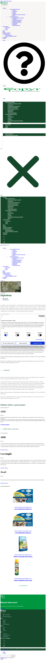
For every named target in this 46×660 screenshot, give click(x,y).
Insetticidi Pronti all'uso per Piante (18, 14)
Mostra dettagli (39, 339)
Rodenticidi (14, 24)
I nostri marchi (5, 26)
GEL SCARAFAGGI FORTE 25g (23, 509)
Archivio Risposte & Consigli (10, 36)
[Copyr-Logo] (4, 5)
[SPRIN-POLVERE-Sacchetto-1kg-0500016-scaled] (23, 552)
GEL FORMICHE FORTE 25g (23, 532)
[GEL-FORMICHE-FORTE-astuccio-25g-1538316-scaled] (23, 528)
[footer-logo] (3, 612)
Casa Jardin (7, 27)
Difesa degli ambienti (14, 16)
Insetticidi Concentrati (16, 21)
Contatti (4, 38)
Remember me (11, 657)
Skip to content (3, 0)
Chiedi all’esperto (8, 35)
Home (1, 280)
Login (4, 651)
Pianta (2, 280)
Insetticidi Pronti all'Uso (17, 22)
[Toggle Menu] (0, 6)
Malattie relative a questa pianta (11, 429)
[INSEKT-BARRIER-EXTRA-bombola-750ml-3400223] (16, 576)
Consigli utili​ (6, 370)
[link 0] (39, 316)
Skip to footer (9, 0)
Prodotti (4, 8)
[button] (23, 172)
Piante (4, 31)
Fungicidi (14, 13)
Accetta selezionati (23, 343)
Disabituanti (14, 18)
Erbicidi (13, 12)
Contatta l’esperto (6, 33)
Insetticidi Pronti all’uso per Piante (15, 120)
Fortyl (6, 29)
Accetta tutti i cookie (37, 343)
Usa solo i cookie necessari (8, 343)
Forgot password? (3, 657)
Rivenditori (5, 37)
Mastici (13, 15)
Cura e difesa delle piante (15, 9)
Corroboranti (14, 11)
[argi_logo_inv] (3, 244)
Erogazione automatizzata (17, 19)
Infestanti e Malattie (6, 32)
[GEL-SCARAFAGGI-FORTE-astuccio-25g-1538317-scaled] (23, 504)
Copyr (6, 28)
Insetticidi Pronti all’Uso (13, 109)
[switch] (17, 335)
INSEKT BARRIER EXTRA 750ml (23, 580)
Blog (4, 30)
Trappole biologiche (16, 25)
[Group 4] (4, 146)
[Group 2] (4, 141)
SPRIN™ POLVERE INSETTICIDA (23, 556)
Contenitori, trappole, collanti (17, 17)
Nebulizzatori (15, 23)
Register (4, 653)
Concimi (14, 10)
